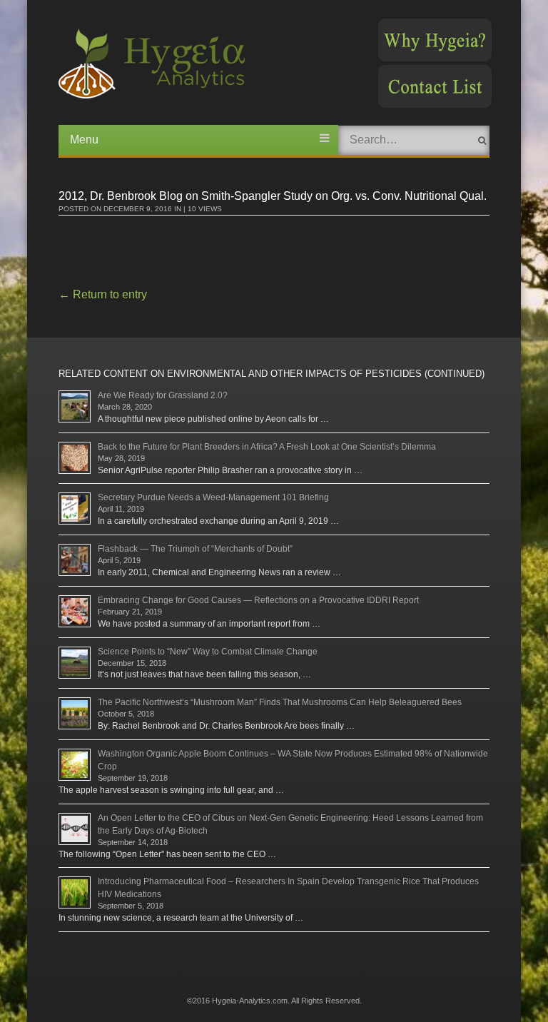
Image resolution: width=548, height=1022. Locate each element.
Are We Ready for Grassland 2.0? (163, 395)
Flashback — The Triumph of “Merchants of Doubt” (195, 549)
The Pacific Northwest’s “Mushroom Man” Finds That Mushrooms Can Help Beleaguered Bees (280, 702)
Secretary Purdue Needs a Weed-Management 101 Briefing (213, 497)
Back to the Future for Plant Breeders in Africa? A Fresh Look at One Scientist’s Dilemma (267, 447)
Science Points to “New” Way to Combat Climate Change (208, 652)
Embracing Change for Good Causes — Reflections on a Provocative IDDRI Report (258, 600)
